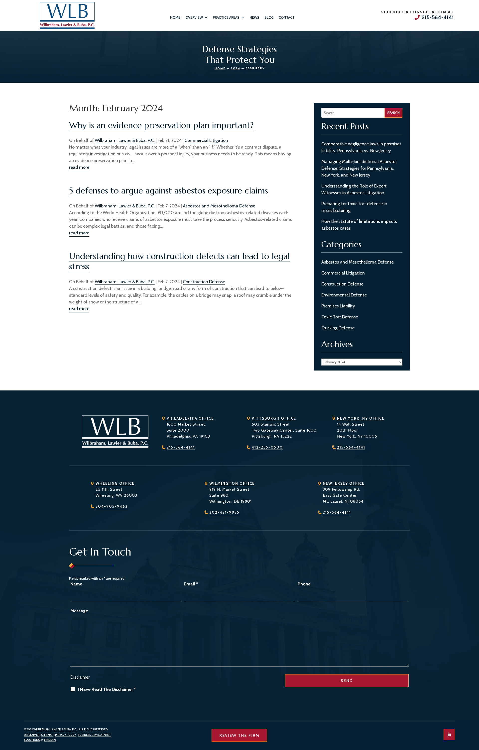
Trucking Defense (338, 328)
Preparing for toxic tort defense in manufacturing (354, 207)
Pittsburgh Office (274, 418)
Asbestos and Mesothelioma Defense (219, 206)
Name (76, 584)
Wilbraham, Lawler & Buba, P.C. (125, 140)
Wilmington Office (232, 483)
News (254, 17)
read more (79, 167)
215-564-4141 (438, 18)
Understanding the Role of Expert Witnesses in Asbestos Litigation (354, 189)
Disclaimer (80, 677)
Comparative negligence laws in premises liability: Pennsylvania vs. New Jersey (361, 147)
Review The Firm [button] (239, 735)
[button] (474, 714)
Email (191, 584)
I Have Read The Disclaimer (107, 689)
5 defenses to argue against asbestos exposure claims (168, 190)
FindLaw (50, 740)
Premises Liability (338, 306)
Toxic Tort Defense (339, 317)
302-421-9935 (224, 512)
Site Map (47, 735)
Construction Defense (204, 281)
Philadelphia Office (190, 418)
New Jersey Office (343, 483)
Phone (304, 584)
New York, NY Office (360, 418)
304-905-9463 (112, 506)
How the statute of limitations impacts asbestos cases (359, 225)
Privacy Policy (65, 735)
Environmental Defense (344, 295)
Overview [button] (194, 17)
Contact (287, 17)
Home (175, 17)
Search (393, 112)
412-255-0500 (267, 447)
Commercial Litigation (206, 140)
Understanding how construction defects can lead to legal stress (179, 261)
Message (79, 611)
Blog (269, 17)
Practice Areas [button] (226, 17)
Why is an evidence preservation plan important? (161, 125)
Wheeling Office (115, 483)
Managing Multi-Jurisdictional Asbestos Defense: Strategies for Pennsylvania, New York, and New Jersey (359, 168)
